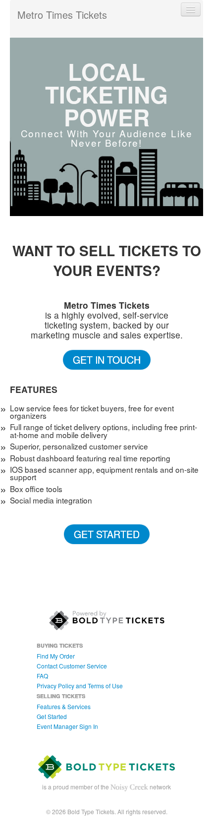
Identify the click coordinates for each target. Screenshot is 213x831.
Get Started (107, 534)
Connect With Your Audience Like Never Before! (107, 137)
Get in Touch (107, 359)
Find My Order (56, 656)
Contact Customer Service (72, 666)
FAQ (42, 675)
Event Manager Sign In (67, 726)
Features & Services (64, 706)
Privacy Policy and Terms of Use (80, 685)
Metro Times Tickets (62, 14)
